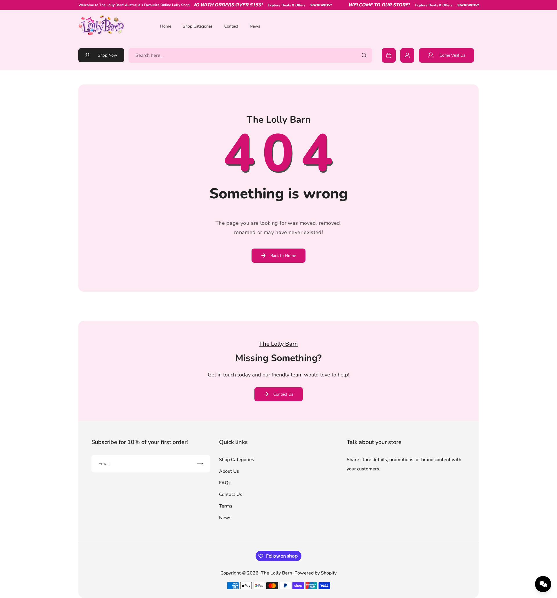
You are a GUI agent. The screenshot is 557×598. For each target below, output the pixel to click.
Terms (225, 506)
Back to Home (283, 255)
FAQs (225, 483)
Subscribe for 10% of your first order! (139, 442)
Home (165, 26)
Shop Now (107, 55)
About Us (229, 471)
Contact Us (283, 394)
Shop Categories (198, 26)
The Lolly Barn (276, 573)
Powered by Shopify (315, 573)
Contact (231, 26)
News (255, 26)
